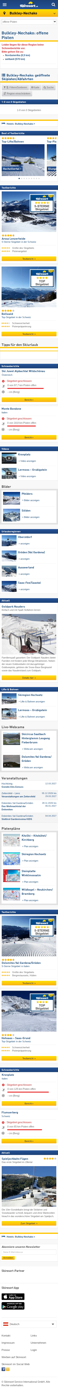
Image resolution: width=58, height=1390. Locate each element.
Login (34, 1350)
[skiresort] (29, 4)
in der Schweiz (28, 242)
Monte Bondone (11, 409)
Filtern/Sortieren (18, 87)
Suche (50, 87)
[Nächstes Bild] (54, 159)
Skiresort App (10, 1288)
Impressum (8, 1342)
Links (34, 1335)
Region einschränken (18, 93)
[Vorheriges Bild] (4, 159)
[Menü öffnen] (4, 4)
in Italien (25, 966)
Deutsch (14, 1324)
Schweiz (6, 1116)
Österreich (7, 375)
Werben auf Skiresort (14, 1357)
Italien (4, 412)
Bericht (28, 400)
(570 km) (15, 59)
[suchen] (53, 4)
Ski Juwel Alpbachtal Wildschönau (23, 371)
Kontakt (6, 1335)
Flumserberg (10, 1112)
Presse (6, 1350)
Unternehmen (38, 1342)
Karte (36, 87)
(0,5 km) (17, 55)
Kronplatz (8, 1075)
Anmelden (8, 1258)
